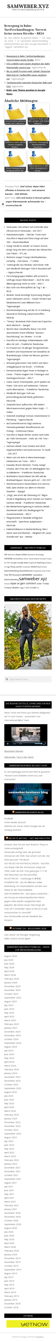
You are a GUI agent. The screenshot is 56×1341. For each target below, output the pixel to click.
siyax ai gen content (23, 583)
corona (8, 558)
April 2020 (9, 1243)
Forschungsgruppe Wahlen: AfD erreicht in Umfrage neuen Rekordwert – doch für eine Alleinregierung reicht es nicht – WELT (27, 280)
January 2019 (10, 1299)
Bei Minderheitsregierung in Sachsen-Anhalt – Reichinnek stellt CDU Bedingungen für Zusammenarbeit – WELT (28, 510)
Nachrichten (42, 567)
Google (13, 562)
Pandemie (37, 571)
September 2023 (12, 1088)
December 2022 (12, 1122)
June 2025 (9, 1008)
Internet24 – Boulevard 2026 (29, 928)
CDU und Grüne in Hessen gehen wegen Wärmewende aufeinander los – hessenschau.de (27, 201)
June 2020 (9, 1235)
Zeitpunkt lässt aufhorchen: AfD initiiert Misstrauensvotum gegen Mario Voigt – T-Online (27, 408)
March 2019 (10, 1292)
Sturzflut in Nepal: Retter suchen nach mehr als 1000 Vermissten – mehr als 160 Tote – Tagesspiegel (27, 438)
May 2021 (9, 1194)
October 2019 (11, 1265)
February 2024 (11, 1069)
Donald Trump (45, 559)
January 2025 (10, 1027)
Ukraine (15, 587)
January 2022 (10, 1163)
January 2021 (10, 1209)
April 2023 (9, 1107)
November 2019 (12, 1262)
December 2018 (12, 1303)
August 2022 (10, 1137)
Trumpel (7, 587)
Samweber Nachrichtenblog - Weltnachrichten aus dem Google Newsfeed (26, 42)
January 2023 (10, 1118)
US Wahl (33, 587)
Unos (25, 1336)
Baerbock (12, 554)
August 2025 (10, 1001)
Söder (39, 583)
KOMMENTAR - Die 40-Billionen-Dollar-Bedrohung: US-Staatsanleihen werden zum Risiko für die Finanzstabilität (25, 886)
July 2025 (8, 1005)
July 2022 (8, 1141)
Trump (46, 583)
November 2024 (12, 1035)
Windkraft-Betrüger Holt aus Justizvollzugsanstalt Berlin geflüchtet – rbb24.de (25, 397)
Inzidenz (48, 563)
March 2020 (10, 1246)
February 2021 (11, 1205)
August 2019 (10, 1273)
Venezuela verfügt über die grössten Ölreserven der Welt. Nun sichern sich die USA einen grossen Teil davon (27, 856)
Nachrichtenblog (11, 570)
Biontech (31, 554)
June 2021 (9, 1190)
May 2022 (9, 1148)
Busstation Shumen (13, 751)
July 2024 (8, 1050)
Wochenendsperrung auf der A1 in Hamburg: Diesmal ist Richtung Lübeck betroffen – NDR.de (28, 314)
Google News (23, 562)
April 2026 (9, 971)
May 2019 (9, 1284)
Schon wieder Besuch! (15, 822)
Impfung (40, 562)
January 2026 (10, 982)
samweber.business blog (29, 812)
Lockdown (26, 567)
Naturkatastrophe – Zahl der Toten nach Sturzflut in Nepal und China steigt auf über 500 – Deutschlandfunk (27, 238)
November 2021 (12, 1171)
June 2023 (9, 1099)
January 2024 (10, 1073)
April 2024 (9, 1061)
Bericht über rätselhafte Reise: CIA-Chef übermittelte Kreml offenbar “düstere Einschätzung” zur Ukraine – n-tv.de (26, 332)
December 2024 (12, 1031)
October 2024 (11, 1039)
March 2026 (10, 974)
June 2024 (9, 1054)
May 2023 (9, 1103)
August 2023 (10, 1092)
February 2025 (11, 1024)
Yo (38, 588)
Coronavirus (18, 558)
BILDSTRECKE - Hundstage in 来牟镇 (22, 878)
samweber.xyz (20, 46)
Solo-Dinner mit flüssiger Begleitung (22, 934)
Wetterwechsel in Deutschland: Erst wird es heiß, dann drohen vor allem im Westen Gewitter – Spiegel (28, 487)
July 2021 (8, 1186)
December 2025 (12, 986)
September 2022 (12, 1133)
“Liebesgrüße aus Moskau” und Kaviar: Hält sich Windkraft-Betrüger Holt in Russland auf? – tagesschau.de (28, 268)
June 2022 (9, 1144)
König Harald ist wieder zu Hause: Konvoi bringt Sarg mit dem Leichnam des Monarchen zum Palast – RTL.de (29, 249)
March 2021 (10, 1201)
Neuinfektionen (26, 570)
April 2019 (9, 1288)
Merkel (34, 567)
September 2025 (12, 997)
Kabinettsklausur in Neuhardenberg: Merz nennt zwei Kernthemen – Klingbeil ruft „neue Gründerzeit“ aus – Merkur (28, 533)
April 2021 (9, 1197)
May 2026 (9, 967)
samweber (26, 574)
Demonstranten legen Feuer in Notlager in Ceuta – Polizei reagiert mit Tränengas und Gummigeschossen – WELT (27, 374)
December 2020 (12, 1212)
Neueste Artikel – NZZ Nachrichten (29, 838)
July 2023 (8, 1095)
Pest (43, 571)
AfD (5, 554)
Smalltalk (8, 818)
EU (5, 563)
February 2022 (11, 1160)
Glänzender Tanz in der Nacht (19, 757)
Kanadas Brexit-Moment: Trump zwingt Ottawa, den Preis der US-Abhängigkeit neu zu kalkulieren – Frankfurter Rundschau (28, 468)
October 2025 (11, 993)
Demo (26, 559)
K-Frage (7, 567)
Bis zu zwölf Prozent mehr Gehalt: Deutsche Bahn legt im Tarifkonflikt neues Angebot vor (28, 75)
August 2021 (10, 1182)
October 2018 (11, 1307)
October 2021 (11, 1175)
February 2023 (11, 1114)
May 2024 (9, 1058)
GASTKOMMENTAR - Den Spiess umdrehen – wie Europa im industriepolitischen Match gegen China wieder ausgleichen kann (26, 897)
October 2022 (11, 1129)
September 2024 (12, 1042)
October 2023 (11, 1084)
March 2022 (10, 1156)
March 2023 (10, 1110)
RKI (10, 574)
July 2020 (8, 1231)
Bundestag (40, 555)
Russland (17, 575)
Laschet (18, 567)
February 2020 (11, 1250)
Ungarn (22, 588)
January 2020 (10, 1254)
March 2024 (10, 1065)
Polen (48, 571)
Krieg (12, 567)
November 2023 (12, 1080)
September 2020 (12, 1224)
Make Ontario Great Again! (17, 938)
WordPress (40, 1336)
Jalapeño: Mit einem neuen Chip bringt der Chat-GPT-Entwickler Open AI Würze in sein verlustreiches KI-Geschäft (25, 908)
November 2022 (12, 1126)
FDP (8, 563)
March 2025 (10, 1020)
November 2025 (12, 990)
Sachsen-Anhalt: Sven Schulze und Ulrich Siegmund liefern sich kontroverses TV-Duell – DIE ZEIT (28, 450)
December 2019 (12, 1258)
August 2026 (10, 956)
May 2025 (9, 1012)
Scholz (7, 584)
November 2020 (12, 1216)
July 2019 (8, 1277)
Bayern (19, 554)
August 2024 (10, 1046)
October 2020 (11, 1220)
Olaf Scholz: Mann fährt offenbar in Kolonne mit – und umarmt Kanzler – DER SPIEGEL (25, 190)
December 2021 (12, 1167)
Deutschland (34, 559)
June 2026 (9, 963)
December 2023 (12, 1076)
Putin (6, 575)
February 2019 (11, 1296)
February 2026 (11, 978)
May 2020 (9, 1239)
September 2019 (12, 1269)
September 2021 (12, 1178)
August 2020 (10, 1228)
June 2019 (9, 1280)
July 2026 (8, 959)
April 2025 (9, 1016)
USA (27, 587)
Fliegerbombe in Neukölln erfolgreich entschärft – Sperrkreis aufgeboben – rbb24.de (24, 521)
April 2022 (9, 1152)
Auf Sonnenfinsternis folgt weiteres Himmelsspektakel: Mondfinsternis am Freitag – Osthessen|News (25, 427)
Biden (24, 554)
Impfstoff (32, 563)
